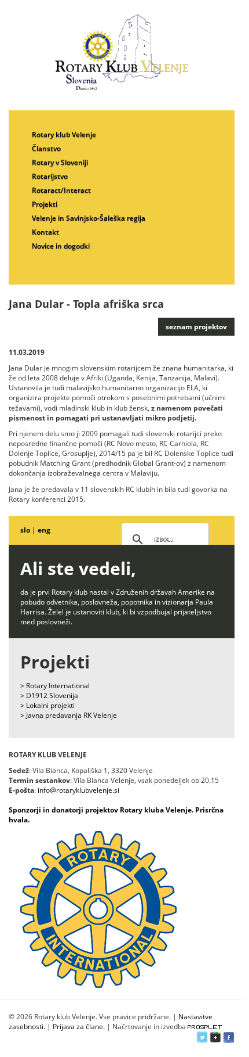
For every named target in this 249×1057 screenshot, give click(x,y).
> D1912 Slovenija (49, 695)
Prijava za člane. (79, 1026)
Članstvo (46, 148)
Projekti (44, 204)
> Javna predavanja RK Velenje (68, 715)
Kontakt (45, 232)
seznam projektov (196, 327)
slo (25, 530)
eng (44, 530)
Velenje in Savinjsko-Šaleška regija (88, 218)
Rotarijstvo (50, 176)
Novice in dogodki (61, 246)
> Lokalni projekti (47, 705)
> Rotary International (55, 686)
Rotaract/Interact (61, 190)
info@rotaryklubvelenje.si (78, 790)
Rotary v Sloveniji (60, 162)
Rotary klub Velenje (64, 134)
